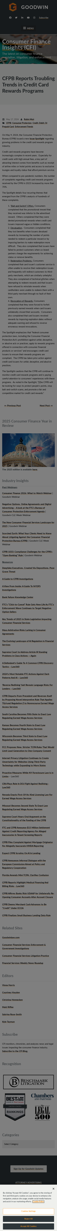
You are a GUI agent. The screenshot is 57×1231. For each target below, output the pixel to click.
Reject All (28, 1219)
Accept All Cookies (28, 1226)
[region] (28, 1208)
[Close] (53, 1189)
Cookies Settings (28, 1211)
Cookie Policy (38, 1202)
